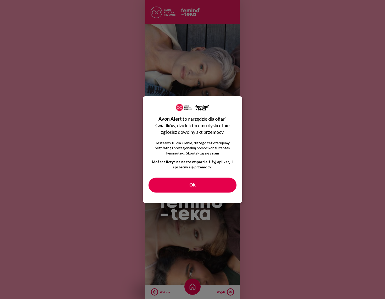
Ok (192, 185)
